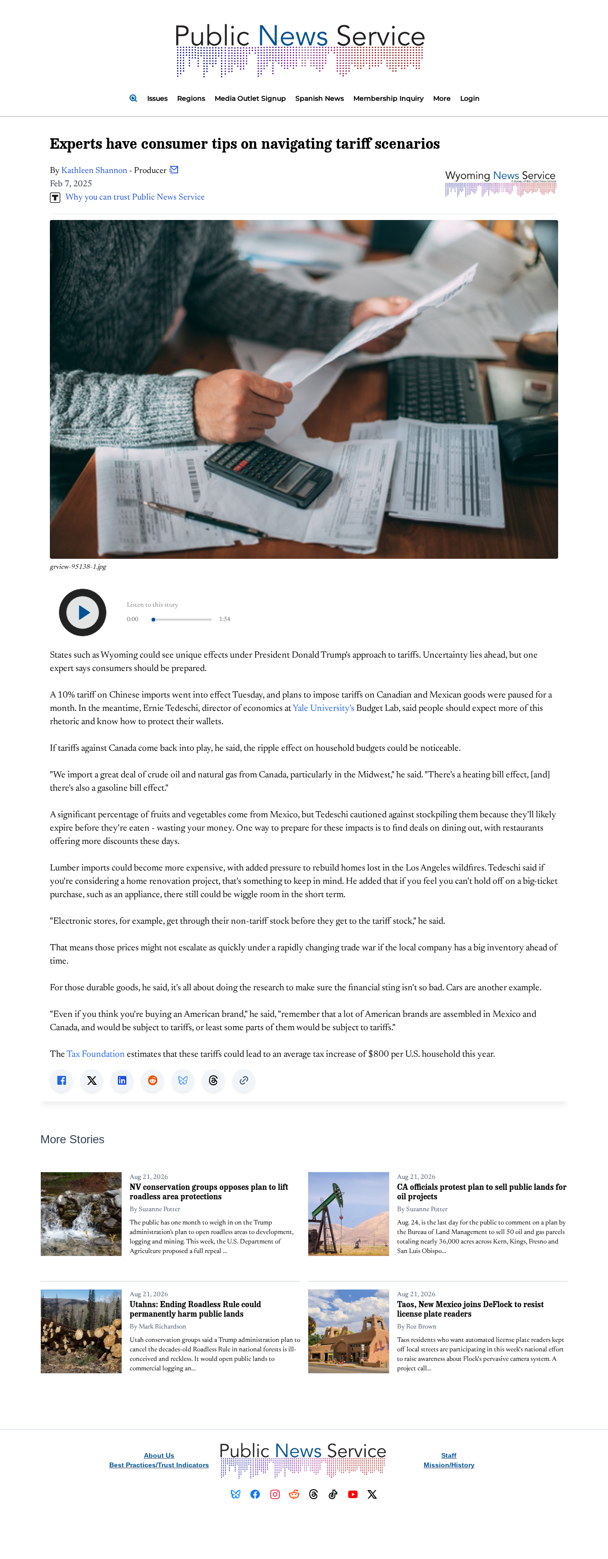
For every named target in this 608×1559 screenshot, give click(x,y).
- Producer (115, 171)
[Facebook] (255, 1494)
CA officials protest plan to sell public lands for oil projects (482, 1191)
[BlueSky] (236, 1494)
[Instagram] (275, 1494)
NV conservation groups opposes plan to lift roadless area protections (209, 1191)
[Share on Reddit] (152, 1080)
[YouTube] (353, 1494)
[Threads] (314, 1494)
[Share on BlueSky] (182, 1080)
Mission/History (449, 1465)
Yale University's (324, 708)
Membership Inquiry (388, 98)
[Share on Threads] (213, 1080)
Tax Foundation (95, 1054)
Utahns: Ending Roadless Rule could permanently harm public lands (195, 1309)
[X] (372, 1494)
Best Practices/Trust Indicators (159, 1465)
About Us (159, 1455)
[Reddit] (294, 1494)
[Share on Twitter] (91, 1080)
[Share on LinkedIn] (122, 1080)
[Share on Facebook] (61, 1080)
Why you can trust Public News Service (132, 197)
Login (470, 98)
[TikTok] (333, 1494)
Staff (448, 1455)
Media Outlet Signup (250, 98)
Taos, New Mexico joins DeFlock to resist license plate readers (470, 1309)
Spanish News (319, 98)
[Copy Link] (243, 1080)
